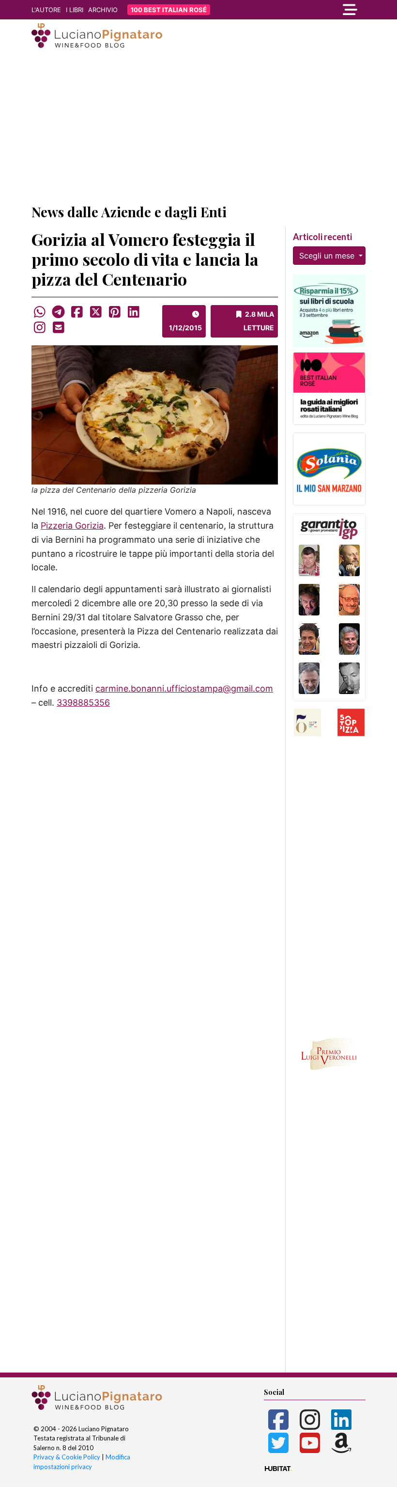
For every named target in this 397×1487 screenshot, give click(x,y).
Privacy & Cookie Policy (66, 1457)
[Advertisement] (198, 127)
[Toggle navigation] (315, 9)
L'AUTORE (46, 10)
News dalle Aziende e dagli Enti (129, 212)
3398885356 (83, 702)
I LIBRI (74, 10)
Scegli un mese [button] (328, 255)
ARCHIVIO (103, 10)
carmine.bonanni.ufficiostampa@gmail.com (184, 688)
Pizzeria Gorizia (72, 525)
